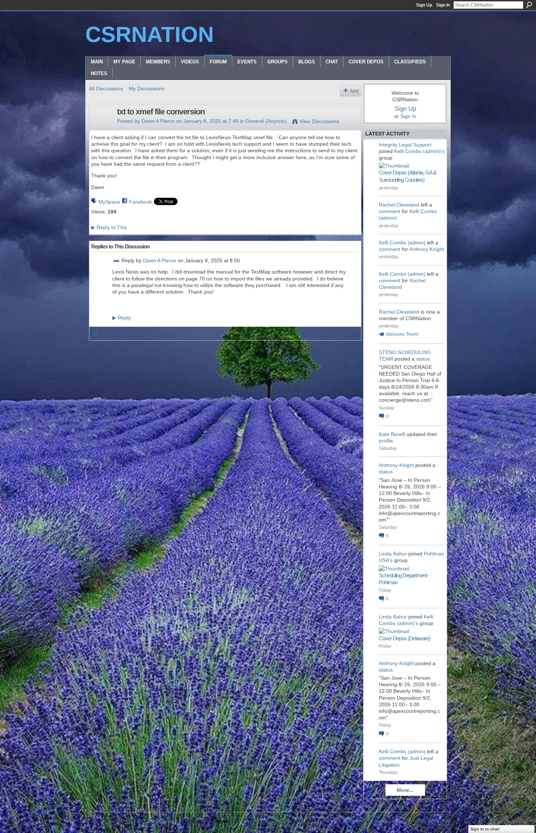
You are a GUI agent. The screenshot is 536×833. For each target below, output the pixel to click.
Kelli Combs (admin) (402, 242)
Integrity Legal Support (405, 145)
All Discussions (106, 88)
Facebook (140, 202)
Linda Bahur (393, 554)
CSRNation (149, 34)
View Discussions (319, 121)
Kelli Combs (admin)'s (419, 151)
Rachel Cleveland (399, 205)
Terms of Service (431, 821)
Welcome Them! (402, 334)
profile (386, 441)
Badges (352, 821)
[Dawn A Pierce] (101, 127)
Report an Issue (386, 821)
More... (405, 790)
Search (529, 4)
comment (389, 211)
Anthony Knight (426, 249)
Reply (121, 318)
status (423, 359)
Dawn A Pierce (158, 121)
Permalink (116, 261)
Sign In (443, 5)
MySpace (109, 202)
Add (354, 91)
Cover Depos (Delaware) (404, 638)
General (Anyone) (266, 121)
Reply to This (109, 227)
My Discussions (146, 88)
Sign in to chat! (485, 829)
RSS (95, 333)
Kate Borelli (392, 434)
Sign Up (424, 5)
